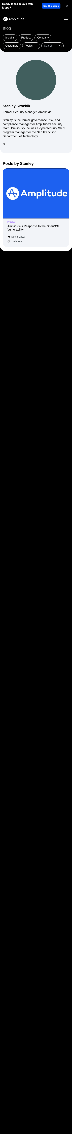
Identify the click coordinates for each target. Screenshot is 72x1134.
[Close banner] (67, 6)
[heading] (21, 6)
